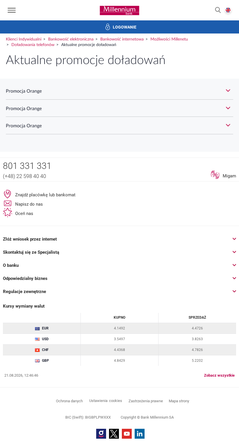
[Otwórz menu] (11, 10)
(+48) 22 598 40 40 (24, 176)
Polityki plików (173, 259)
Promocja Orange (24, 91)
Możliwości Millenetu (169, 39)
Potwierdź (119, 394)
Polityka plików (166, 348)
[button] (218, 10)
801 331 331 (27, 166)
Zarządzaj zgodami (142, 433)
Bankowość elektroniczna (71, 39)
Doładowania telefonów (33, 45)
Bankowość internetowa (122, 39)
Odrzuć (119, 413)
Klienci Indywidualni (23, 39)
